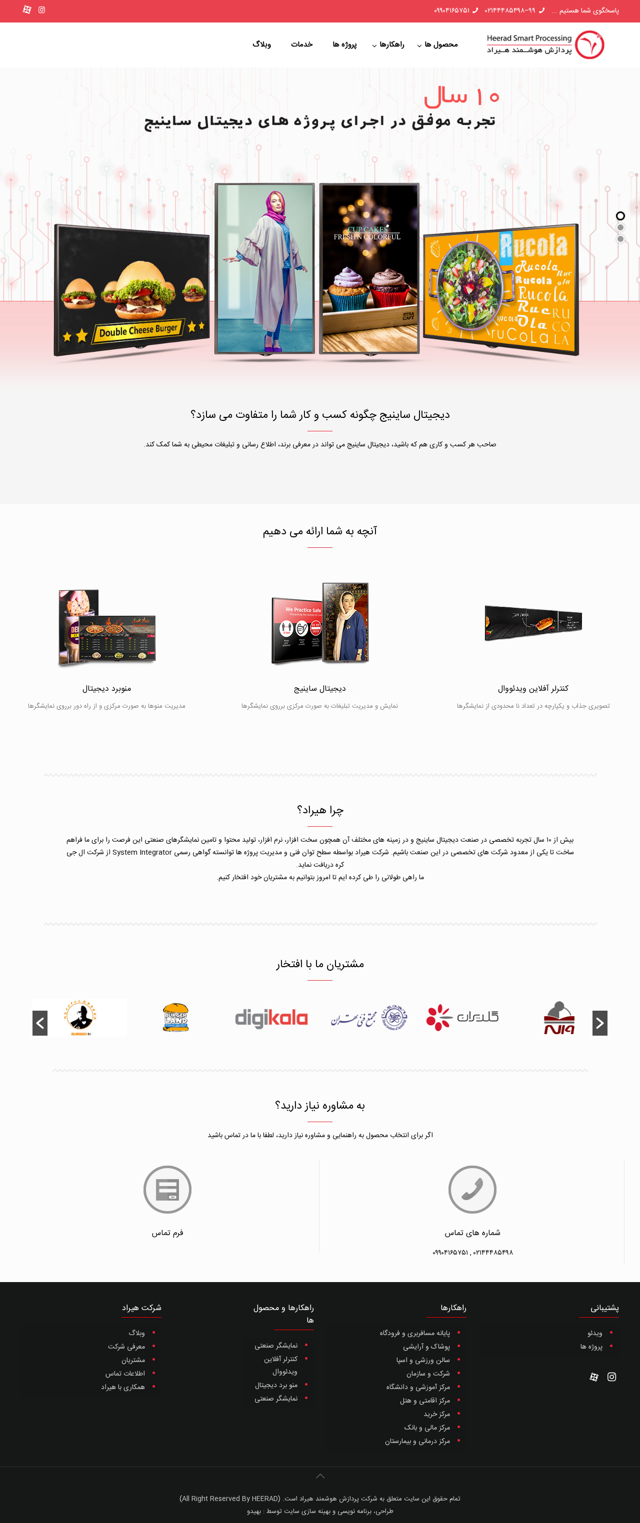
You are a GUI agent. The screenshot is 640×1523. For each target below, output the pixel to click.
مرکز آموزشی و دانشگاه (418, 1388)
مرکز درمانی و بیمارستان (417, 1442)
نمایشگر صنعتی (276, 1346)
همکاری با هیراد (123, 1388)
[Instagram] (41, 10)
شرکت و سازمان (428, 1374)
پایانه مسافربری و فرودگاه (415, 1334)
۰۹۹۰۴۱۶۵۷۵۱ (452, 11)
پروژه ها (591, 1347)
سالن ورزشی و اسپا (423, 1361)
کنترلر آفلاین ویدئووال (281, 1366)
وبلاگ (136, 1334)
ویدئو (595, 1334)
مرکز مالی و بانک (427, 1428)
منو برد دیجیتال (276, 1386)
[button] (40, 1023)
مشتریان (133, 1361)
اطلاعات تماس (125, 1374)
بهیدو (254, 1511)
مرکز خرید (437, 1415)
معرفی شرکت (126, 1347)
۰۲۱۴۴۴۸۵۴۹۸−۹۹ (510, 11)
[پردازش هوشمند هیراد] (544, 44)
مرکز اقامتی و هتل (425, 1401)
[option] (559, 1023)
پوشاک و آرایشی (426, 1347)
